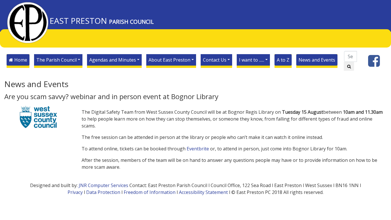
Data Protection (103, 192)
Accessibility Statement (203, 192)
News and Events (317, 60)
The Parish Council (56, 60)
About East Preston (169, 60)
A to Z (283, 60)
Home (20, 60)
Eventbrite (198, 149)
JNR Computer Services (103, 185)
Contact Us (214, 60)
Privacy (75, 192)
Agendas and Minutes (112, 60)
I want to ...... (251, 60)
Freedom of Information (149, 192)
